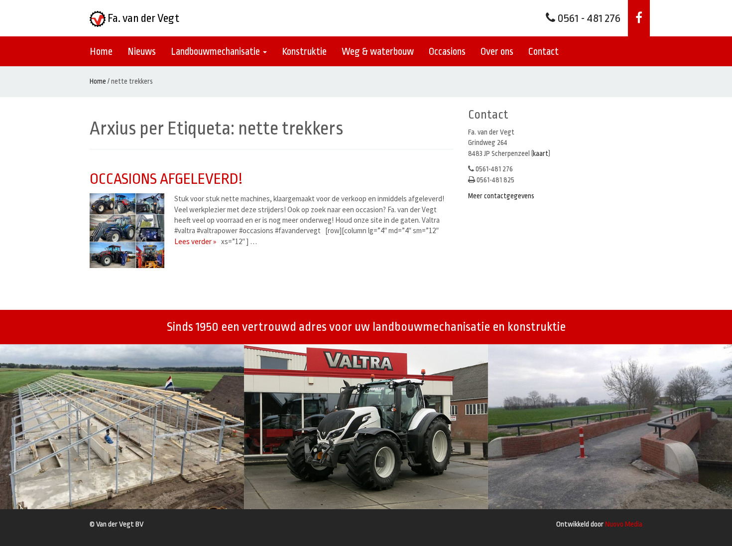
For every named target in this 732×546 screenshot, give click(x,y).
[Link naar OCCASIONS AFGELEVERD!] (129, 230)
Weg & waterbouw (378, 51)
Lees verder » (195, 241)
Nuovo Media (623, 524)
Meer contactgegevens (501, 196)
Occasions (447, 51)
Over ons (497, 51)
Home (101, 51)
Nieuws (141, 51)
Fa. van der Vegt (142, 18)
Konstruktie (304, 51)
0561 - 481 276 (587, 18)
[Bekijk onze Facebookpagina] (639, 18)
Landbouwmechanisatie (216, 51)
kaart (540, 153)
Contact (543, 51)
